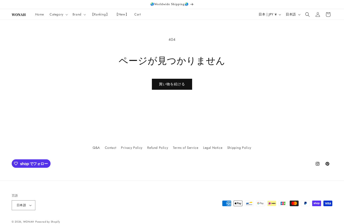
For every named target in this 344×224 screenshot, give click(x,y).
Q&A (96, 147)
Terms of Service (185, 147)
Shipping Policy (239, 147)
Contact (110, 147)
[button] (58, 14)
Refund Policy (157, 147)
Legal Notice (212, 147)
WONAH (28, 222)
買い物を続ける (172, 84)
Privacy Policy (131, 147)
